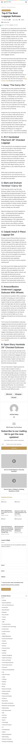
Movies (4, 684)
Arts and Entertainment (8, 605)
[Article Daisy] (7, 2)
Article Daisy (6, 19)
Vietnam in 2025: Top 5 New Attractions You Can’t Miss (20, 512)
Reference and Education (8, 705)
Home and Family (6, 660)
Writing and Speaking (7, 741)
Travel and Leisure (11, 7)
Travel (14, 397)
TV (3, 727)
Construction (5, 629)
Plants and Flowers (7, 696)
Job (3, 672)
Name (3, 565)
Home (4, 7)
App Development (6, 602)
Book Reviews (5, 609)
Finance (4, 645)
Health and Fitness (7, 657)
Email (3, 571)
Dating (3, 633)
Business (4, 612)
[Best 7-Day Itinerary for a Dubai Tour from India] (7, 505)
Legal (3, 677)
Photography (5, 693)
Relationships (5, 708)
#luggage (19, 394)
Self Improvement (6, 710)
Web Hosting (5, 736)
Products (4, 698)
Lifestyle (4, 679)
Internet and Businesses (8, 669)
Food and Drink (6, 648)
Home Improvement (7, 665)
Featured (4, 643)
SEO (3, 712)
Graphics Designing (7, 655)
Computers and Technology (9, 626)
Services (4, 715)
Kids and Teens (6, 674)
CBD (3, 621)
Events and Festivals (7, 638)
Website (3, 576)
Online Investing (6, 691)
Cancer (4, 617)
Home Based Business (7, 662)
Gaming (4, 653)
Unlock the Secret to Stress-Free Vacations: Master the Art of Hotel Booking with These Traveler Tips (7, 529)
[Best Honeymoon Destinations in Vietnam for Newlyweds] (21, 521)
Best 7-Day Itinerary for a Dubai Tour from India (7, 512)
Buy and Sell (5, 614)
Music (3, 686)
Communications (6, 624)
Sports (3, 720)
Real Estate (5, 700)
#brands (9, 394)
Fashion (4, 641)
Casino (4, 619)
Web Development (6, 734)
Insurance (4, 667)
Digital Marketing (6, 636)
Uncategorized (5, 729)
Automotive (5, 607)
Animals (4, 600)
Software (4, 717)
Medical (4, 681)
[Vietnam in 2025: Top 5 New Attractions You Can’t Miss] (21, 505)
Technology (5, 722)
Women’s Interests (6, 739)
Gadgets (4, 650)
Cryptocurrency (6, 631)
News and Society (6, 688)
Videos (4, 732)
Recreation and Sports (7, 703)
